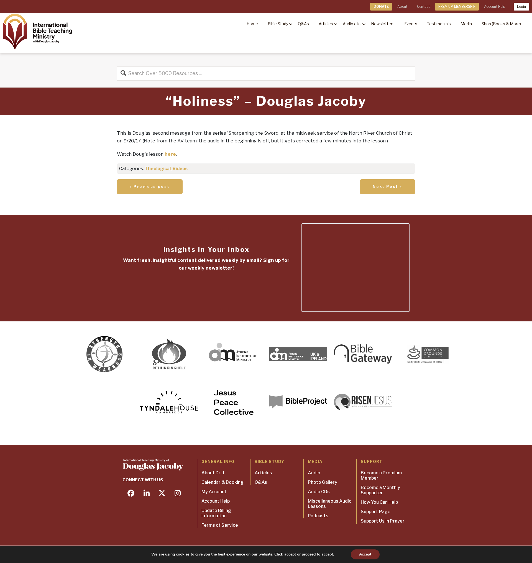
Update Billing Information (216, 513)
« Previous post (150, 186)
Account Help (494, 6)
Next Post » (387, 186)
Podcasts (318, 515)
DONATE (381, 6)
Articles (263, 472)
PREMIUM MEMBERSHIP (456, 6)
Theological (158, 168)
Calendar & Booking (222, 482)
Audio (314, 472)
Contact (423, 6)
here (170, 154)
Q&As (261, 482)
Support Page (375, 511)
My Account (214, 491)
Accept (365, 554)
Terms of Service (219, 525)
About (402, 6)
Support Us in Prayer (383, 521)
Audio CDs (319, 491)
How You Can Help (379, 502)
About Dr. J (212, 472)
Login (521, 6)
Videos (180, 168)
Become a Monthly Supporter (380, 490)
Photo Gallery (322, 482)
